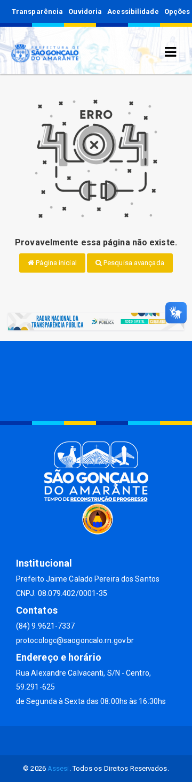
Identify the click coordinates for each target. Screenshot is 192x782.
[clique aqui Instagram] (134, 740)
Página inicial (55, 263)
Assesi (58, 768)
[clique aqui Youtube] (109, 740)
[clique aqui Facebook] (83, 740)
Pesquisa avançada (133, 263)
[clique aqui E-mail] (58, 740)
